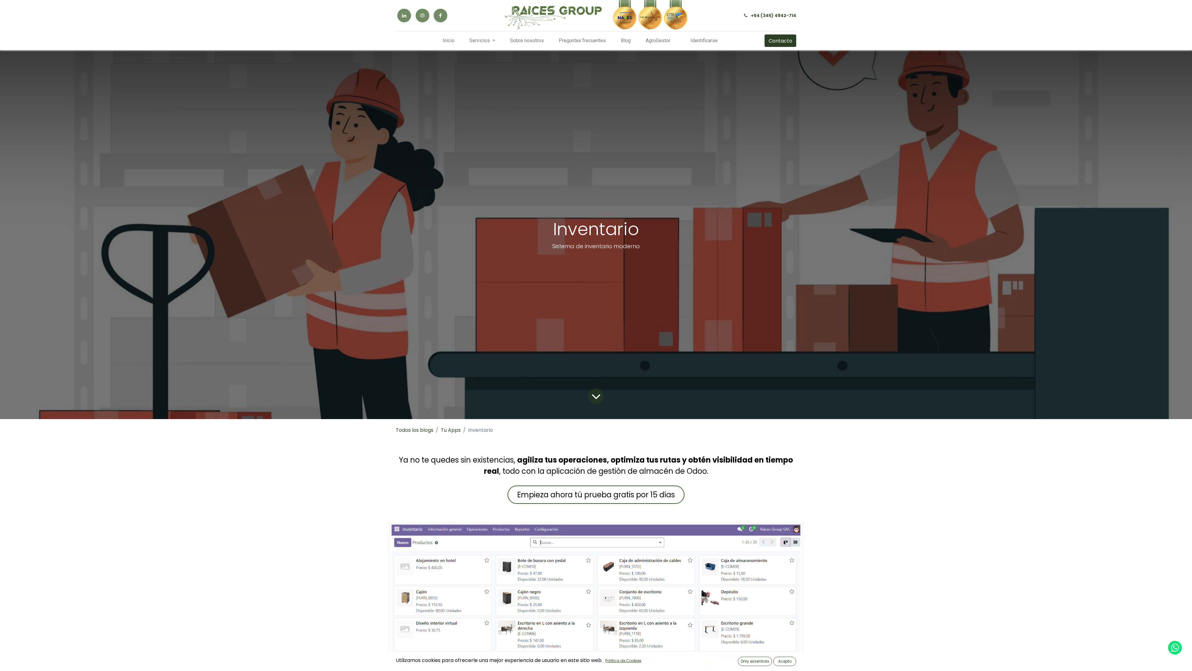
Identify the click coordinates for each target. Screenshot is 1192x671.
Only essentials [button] (755, 661)
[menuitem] (448, 40)
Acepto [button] (785, 661)
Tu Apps (451, 430)
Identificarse (704, 40)
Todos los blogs (414, 430)
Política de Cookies (623, 660)
